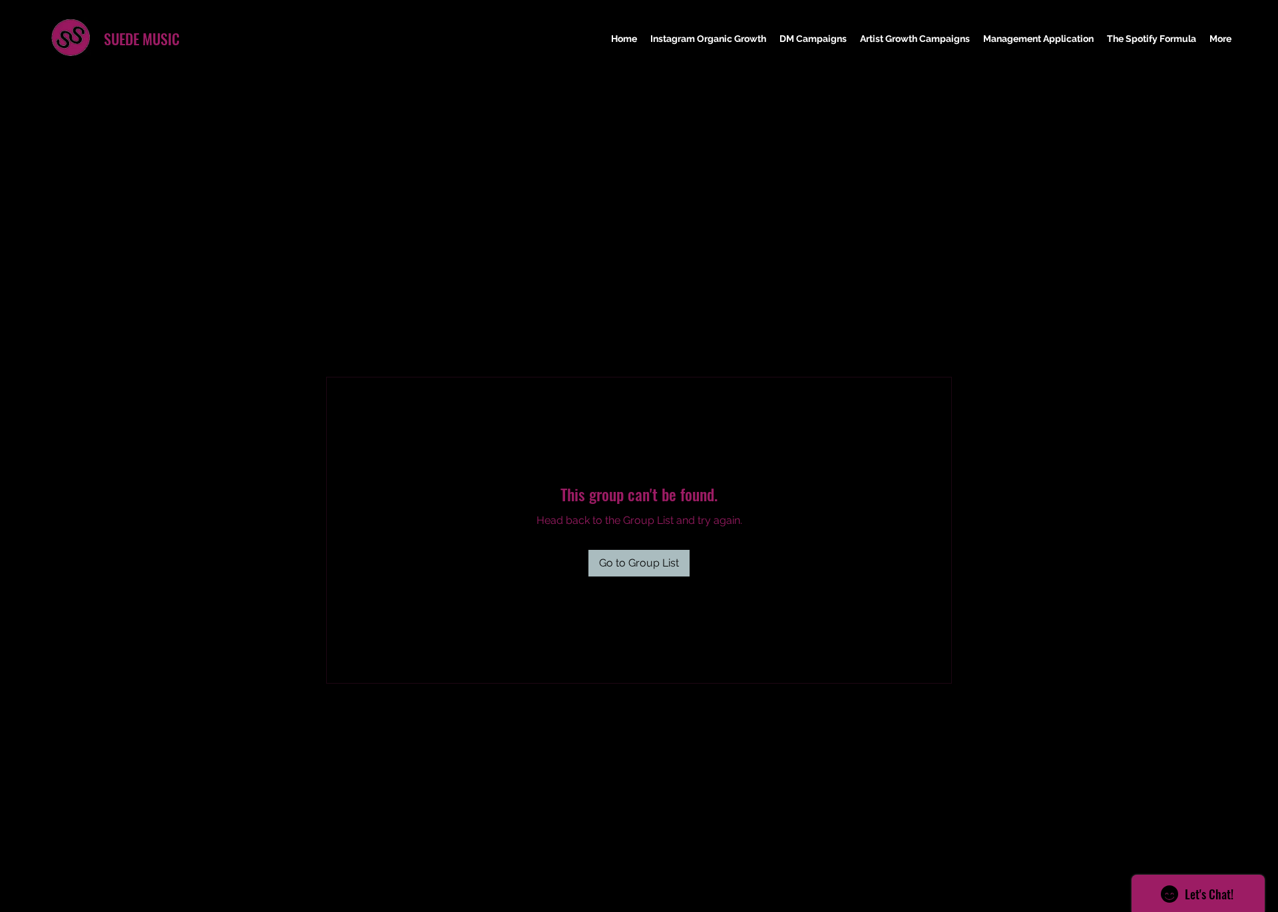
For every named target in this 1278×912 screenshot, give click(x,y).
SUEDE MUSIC (142, 38)
